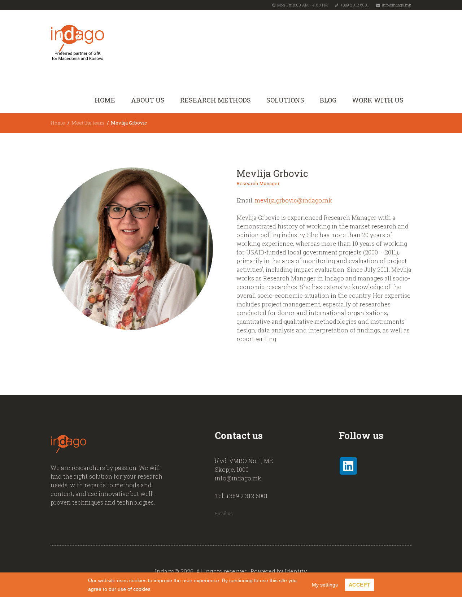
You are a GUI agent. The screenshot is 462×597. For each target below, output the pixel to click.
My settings (325, 585)
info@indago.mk (396, 5)
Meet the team (87, 122)
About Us (148, 100)
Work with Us (378, 100)
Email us (224, 513)
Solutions (285, 100)
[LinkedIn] (348, 466)
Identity (295, 571)
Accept (360, 585)
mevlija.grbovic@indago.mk (293, 200)
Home (105, 100)
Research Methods (215, 100)
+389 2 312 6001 (354, 5)
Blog (328, 100)
